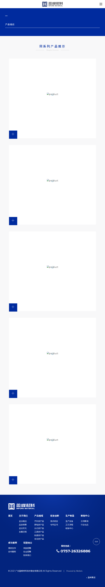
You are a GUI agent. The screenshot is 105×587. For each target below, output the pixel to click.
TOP (96, 542)
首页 (10, 515)
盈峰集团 (91, 577)
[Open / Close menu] (101, 4)
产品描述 (9, 24)
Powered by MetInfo (74, 571)
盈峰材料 (52, 4)
